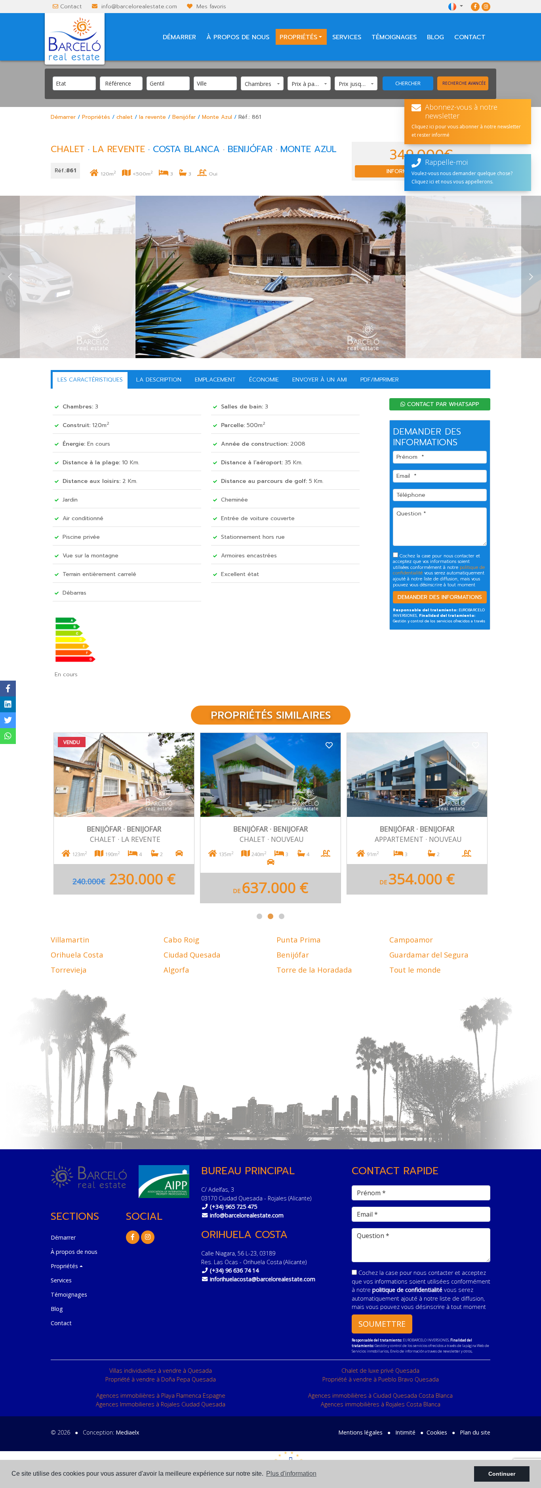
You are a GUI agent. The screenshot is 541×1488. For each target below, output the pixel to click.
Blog (435, 37)
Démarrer (179, 37)
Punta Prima (298, 939)
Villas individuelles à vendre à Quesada (160, 1370)
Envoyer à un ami (319, 379)
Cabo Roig (181, 939)
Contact (71, 6)
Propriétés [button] (298, 37)
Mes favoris (211, 6)
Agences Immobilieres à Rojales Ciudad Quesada (160, 1404)
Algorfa (176, 970)
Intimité (405, 1432)
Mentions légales (360, 1432)
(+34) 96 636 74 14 (234, 1270)
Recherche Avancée (464, 83)
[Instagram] (486, 6)
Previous (10, 277)
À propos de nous (237, 37)
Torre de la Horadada (314, 970)
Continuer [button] (501, 1474)
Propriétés (96, 117)
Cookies (437, 1432)
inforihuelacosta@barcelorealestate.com (262, 1279)
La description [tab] (158, 379)
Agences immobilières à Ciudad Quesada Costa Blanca (380, 1395)
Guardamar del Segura (429, 955)
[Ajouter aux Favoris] (182, 744)
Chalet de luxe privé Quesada (380, 1370)
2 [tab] (270, 916)
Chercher (408, 83)
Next (531, 277)
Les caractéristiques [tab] (90, 379)
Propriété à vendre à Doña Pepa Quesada (160, 1379)
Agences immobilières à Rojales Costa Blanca (380, 1404)
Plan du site (475, 1432)
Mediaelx (127, 1432)
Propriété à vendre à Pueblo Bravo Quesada (380, 1379)
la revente (152, 117)
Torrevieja (69, 970)
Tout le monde (415, 970)
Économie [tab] (264, 379)
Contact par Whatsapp (442, 404)
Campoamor (411, 939)
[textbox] (76, 83)
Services (346, 37)
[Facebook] (475, 6)
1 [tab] (259, 916)
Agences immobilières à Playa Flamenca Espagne (160, 1395)
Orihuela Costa (77, 955)
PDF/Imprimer (379, 379)
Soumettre (382, 1323)
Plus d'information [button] (291, 1473)
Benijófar (184, 117)
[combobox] (74, 83)
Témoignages (394, 37)
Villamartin (70, 939)
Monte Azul (217, 117)
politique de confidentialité (408, 1289)
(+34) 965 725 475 (233, 1206)
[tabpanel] (123, 818)
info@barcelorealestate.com (139, 6)
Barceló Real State (75, 39)
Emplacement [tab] (215, 379)
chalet (124, 117)
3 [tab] (281, 916)
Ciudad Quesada (192, 955)
